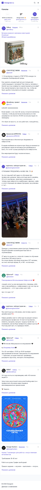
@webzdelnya (11, 372)
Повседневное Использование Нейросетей (17, 280)
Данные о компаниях (9, 486)
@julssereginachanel (12, 168)
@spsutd (9, 72)
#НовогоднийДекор (9, 37)
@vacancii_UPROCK (13, 136)
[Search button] (34, 2)
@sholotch (9, 276)
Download (5, 35)
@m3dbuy (9, 29)
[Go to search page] (34, 2)
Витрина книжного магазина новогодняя (16, 33)
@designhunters (11, 449)
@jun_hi (8, 104)
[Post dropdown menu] (38, 27)
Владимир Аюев (9, 347)
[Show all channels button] (38, 9)
